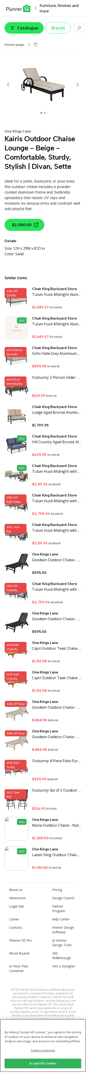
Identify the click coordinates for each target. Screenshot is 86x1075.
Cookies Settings (43, 1050)
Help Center (61, 919)
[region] (43, 1045)
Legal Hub (16, 906)
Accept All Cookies (42, 1063)
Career (14, 919)
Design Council (63, 898)
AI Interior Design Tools (62, 942)
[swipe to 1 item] (45, 113)
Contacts (15, 927)
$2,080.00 (22, 224)
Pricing (57, 889)
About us (15, 889)
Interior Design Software (63, 929)
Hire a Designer (63, 966)
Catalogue (27, 28)
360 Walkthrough (61, 955)
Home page (14, 44)
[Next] (77, 84)
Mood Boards (19, 953)
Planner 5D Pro (20, 940)
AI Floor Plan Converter (18, 968)
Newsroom (17, 898)
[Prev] (8, 84)
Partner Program (58, 908)
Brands (58, 28)
